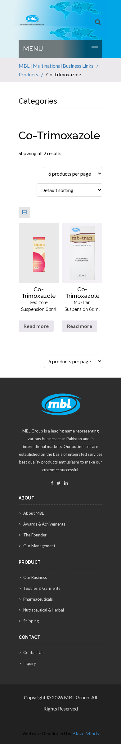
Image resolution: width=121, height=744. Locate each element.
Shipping (31, 620)
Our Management (39, 545)
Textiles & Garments (41, 588)
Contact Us (33, 652)
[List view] (24, 212)
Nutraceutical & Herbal (43, 609)
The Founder (35, 534)
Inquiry (29, 663)
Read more (36, 326)
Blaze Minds (85, 733)
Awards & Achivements (44, 524)
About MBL (33, 513)
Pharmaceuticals (38, 599)
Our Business (35, 577)
